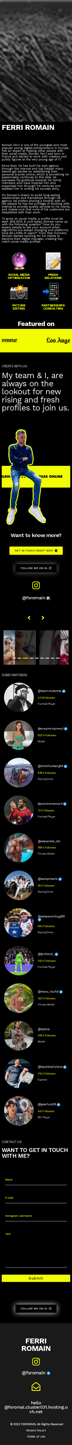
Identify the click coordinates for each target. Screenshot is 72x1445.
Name (9, 1179)
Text (8, 1233)
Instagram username (18, 1215)
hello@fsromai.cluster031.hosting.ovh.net (36, 1407)
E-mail (9, 1197)
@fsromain (34, 597)
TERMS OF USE (36, 1436)
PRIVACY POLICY (36, 1430)
